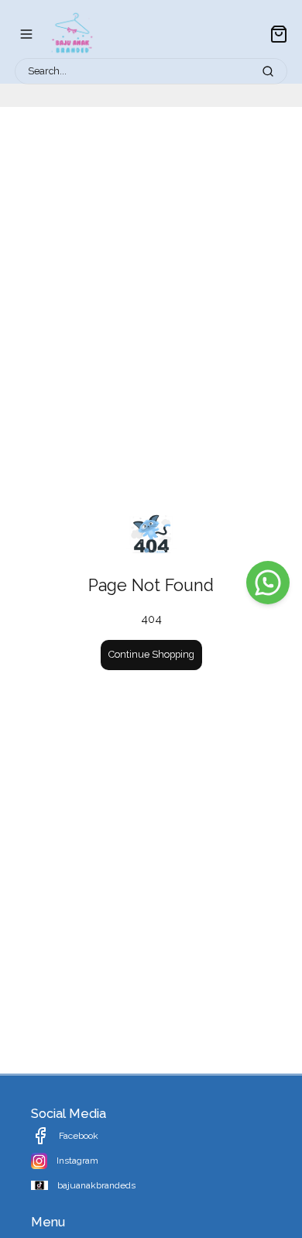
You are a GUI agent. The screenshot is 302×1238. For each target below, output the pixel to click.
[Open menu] (26, 34)
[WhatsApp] (268, 582)
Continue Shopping (151, 654)
